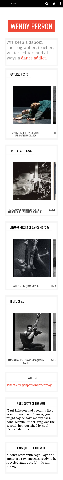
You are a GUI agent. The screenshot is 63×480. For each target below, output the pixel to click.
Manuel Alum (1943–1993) (25, 286)
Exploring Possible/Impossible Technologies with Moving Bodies (25, 211)
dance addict (33, 58)
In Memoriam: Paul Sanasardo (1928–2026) (25, 361)
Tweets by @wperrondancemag (29, 385)
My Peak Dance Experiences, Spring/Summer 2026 (25, 134)
